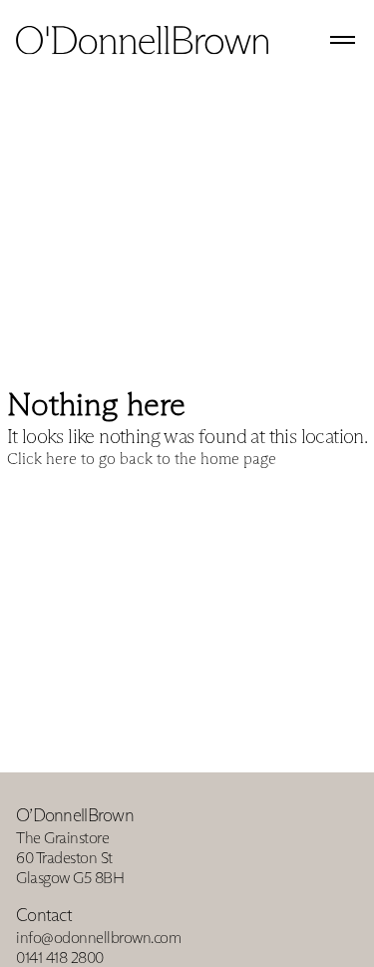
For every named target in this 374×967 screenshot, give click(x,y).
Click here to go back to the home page (141, 458)
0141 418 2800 (60, 957)
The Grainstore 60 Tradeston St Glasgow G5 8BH (70, 857)
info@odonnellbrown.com (98, 937)
